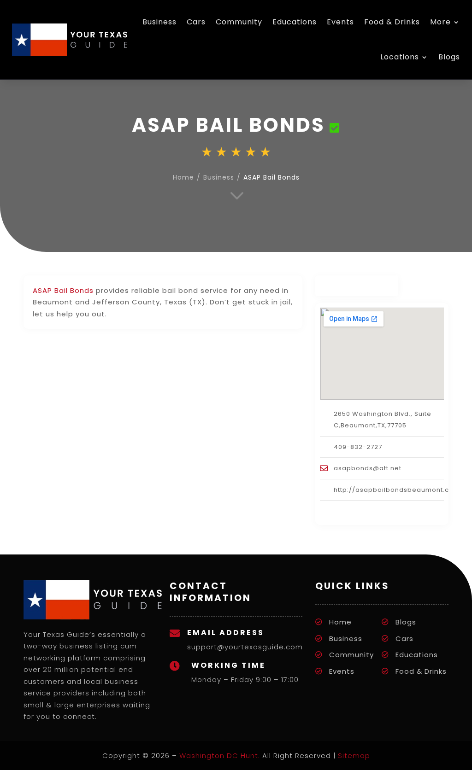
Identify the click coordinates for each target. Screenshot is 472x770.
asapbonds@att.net (367, 468)
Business (159, 22)
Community (239, 22)
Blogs (449, 57)
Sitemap (354, 755)
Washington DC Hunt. (219, 755)
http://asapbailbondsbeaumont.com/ (398, 489)
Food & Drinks (392, 22)
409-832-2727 (358, 447)
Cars (196, 22)
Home (183, 177)
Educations (294, 22)
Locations (399, 57)
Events (340, 22)
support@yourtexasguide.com (245, 647)
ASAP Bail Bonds (63, 290)
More (440, 22)
